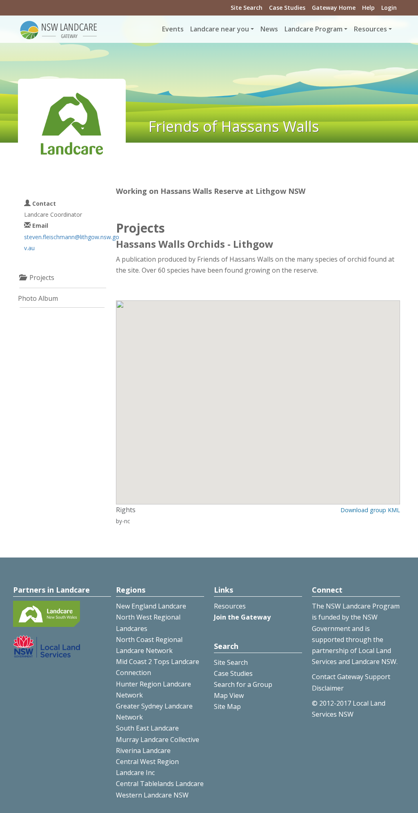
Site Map (227, 706)
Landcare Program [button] (313, 28)
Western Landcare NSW (152, 795)
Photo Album (38, 298)
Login (389, 7)
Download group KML (370, 510)
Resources (230, 606)
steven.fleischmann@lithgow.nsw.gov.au (71, 242)
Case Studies (287, 7)
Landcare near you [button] (219, 28)
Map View (229, 695)
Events (173, 28)
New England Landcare (151, 606)
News (269, 28)
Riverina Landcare (143, 750)
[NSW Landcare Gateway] (59, 29)
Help (368, 7)
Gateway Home (334, 7)
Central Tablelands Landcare (160, 783)
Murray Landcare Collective (157, 739)
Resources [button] (370, 28)
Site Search (246, 7)
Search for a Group (243, 684)
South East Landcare (147, 728)
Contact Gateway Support (351, 676)
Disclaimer (328, 688)
